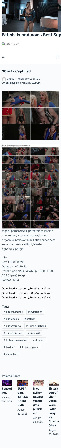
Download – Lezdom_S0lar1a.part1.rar (26, 288)
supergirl (34, 333)
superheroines (13, 333)
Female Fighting (36, 325)
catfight (29, 318)
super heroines (13, 311)
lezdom (9, 347)
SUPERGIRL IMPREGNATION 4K (22, 397)
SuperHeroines (10, 82)
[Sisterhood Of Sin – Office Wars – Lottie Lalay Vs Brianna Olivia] (54, 383)
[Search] (3, 57)
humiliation (35, 311)
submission (11, 318)
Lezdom (36, 82)
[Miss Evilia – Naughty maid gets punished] (38, 383)
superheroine (12, 325)
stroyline (38, 340)
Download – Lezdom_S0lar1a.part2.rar (26, 293)
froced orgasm (29, 347)
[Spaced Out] (7, 383)
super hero (11, 354)
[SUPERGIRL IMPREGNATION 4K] (22, 383)
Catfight (25, 82)
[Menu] (57, 56)
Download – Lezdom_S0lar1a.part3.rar (26, 297)
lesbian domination (15, 340)
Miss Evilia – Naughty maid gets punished (38, 401)
